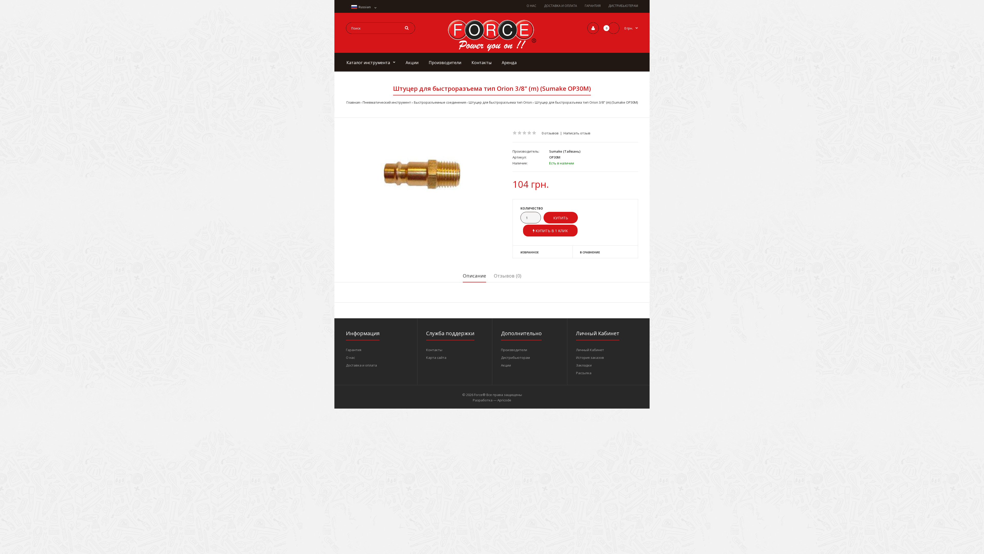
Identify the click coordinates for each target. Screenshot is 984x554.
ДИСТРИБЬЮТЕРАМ (623, 6)
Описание (474, 276)
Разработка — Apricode (492, 400)
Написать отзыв (576, 133)
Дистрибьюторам (515, 357)
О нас (350, 357)
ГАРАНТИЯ (593, 6)
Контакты (434, 350)
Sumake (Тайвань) (564, 151)
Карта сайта (436, 357)
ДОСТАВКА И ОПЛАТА (560, 6)
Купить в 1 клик (551, 230)
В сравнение (590, 252)
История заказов (590, 357)
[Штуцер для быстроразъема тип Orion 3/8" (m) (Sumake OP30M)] (425, 175)
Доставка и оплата (361, 365)
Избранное (529, 252)
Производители (514, 350)
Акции (506, 365)
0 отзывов (550, 133)
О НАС (531, 6)
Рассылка (583, 373)
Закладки (584, 365)
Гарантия (353, 350)
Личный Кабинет (590, 350)
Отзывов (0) (507, 276)
